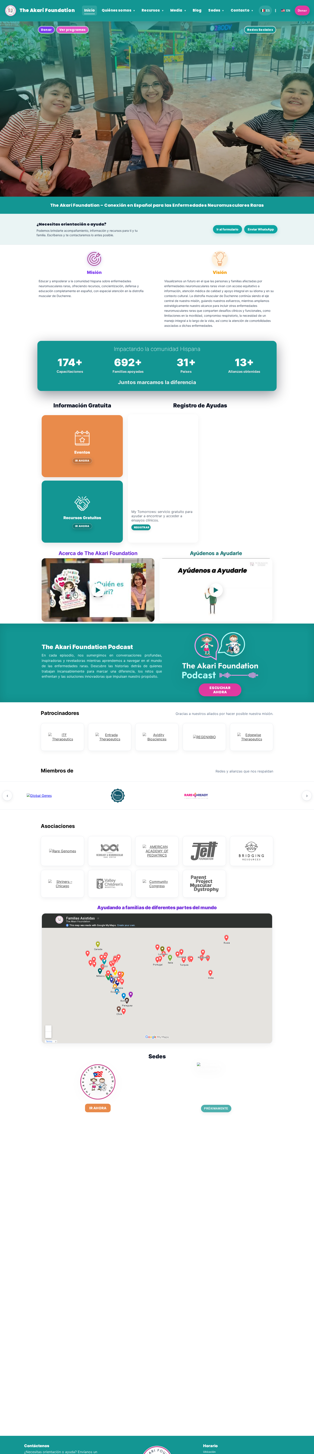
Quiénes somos (118, 10)
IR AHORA (82, 460)
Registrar (141, 527)
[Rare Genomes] (62, 851)
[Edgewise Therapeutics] (251, 737)
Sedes (216, 10)
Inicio (89, 10)
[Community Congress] (157, 884)
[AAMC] (117, 795)
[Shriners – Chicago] (62, 884)
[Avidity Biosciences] (157, 737)
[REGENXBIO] (204, 737)
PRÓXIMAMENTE (216, 1108)
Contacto (242, 10)
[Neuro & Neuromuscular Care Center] (109, 851)
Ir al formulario (227, 229)
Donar (302, 10)
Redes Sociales (260, 30)
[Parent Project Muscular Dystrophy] (204, 884)
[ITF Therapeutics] (62, 737)
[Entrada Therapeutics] (109, 737)
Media (178, 10)
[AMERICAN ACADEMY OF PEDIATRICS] (157, 851)
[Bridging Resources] (251, 851)
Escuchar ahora (220, 690)
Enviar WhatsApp (261, 229)
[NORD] (274, 795)
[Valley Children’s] (109, 884)
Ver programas (72, 30)
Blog (197, 10)
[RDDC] (195, 795)
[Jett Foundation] (204, 851)
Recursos (152, 10)
